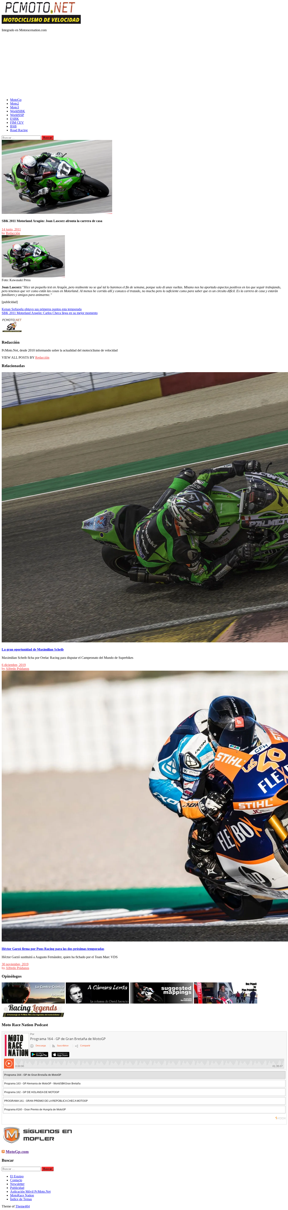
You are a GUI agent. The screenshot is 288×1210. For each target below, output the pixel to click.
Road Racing (19, 130)
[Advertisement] (144, 65)
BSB (13, 126)
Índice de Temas (21, 1199)
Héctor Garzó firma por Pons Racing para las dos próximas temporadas (53, 949)
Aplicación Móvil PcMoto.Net (30, 1191)
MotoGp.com (17, 1151)
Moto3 (14, 107)
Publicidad (17, 1188)
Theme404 (22, 1206)
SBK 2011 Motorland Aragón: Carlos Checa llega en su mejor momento (50, 313)
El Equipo (17, 1176)
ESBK (14, 119)
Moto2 (14, 103)
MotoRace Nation (22, 1195)
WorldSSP (17, 115)
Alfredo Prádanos (17, 668)
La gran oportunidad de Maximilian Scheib (33, 649)
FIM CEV (17, 122)
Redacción (13, 233)
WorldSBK (17, 111)
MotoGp (16, 100)
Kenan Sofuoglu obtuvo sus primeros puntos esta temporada (42, 309)
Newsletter (17, 1184)
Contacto (16, 1180)
